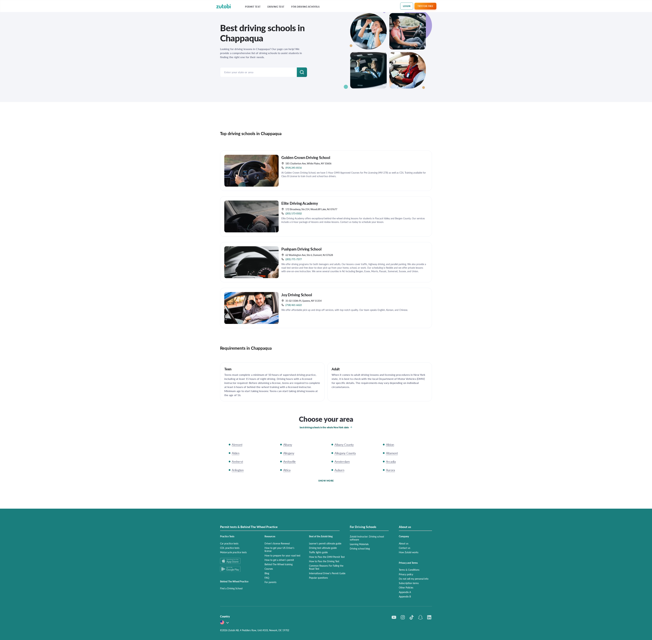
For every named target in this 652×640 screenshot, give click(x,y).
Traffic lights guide (318, 552)
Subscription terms (409, 583)
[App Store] (238, 561)
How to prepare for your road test (282, 555)
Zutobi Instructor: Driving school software (367, 538)
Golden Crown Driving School (305, 157)
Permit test (253, 6)
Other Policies (406, 587)
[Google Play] (238, 569)
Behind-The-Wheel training (279, 564)
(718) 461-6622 (293, 305)
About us (403, 543)
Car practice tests (229, 543)
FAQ (267, 577)
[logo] (223, 6)
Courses (269, 568)
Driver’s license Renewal (277, 543)
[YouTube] (394, 617)
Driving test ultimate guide (323, 547)
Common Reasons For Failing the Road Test (326, 567)
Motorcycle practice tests (233, 552)
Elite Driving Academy (299, 203)
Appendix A (405, 592)
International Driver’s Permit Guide (327, 573)
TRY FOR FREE (425, 6)
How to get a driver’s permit (279, 559)
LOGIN (407, 6)
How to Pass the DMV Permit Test (327, 556)
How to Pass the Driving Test (324, 561)
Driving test (275, 6)
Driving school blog (360, 548)
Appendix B (405, 596)
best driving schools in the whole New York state (324, 427)
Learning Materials (359, 544)
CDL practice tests (229, 547)
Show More (326, 480)
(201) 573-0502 (293, 213)
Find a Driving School (231, 588)
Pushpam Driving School (301, 249)
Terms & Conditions (409, 569)
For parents (270, 582)
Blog (267, 573)
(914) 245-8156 (293, 167)
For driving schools (305, 6)
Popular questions (318, 577)
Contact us (404, 547)
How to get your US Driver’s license (279, 549)
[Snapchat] (420, 617)
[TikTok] (411, 617)
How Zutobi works (408, 552)
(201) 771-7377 (293, 259)
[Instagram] (402, 617)
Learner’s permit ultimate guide (325, 543)
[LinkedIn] (429, 617)
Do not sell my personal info (413, 578)
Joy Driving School (296, 294)
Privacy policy (406, 574)
